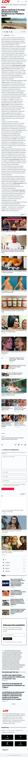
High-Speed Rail (15, 662)
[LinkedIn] (14, 565)
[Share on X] (5, 32)
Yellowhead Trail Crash (8, 664)
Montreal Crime (16, 650)
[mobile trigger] (25, 1)
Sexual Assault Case (7, 656)
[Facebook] (7, 737)
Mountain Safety (15, 660)
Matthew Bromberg (14, 668)
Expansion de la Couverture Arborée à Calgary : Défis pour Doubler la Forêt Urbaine (18, 611)
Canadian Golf (19, 666)
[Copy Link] (9, 32)
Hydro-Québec (5, 104)
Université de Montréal (19, 190)
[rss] (14, 571)
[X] (14, 559)
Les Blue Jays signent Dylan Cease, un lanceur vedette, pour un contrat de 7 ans (13, 677)
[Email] (7, 32)
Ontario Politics (8, 650)
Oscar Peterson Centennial (9, 666)
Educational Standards (19, 664)
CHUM (14, 138)
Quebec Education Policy (16, 652)
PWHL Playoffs (17, 654)
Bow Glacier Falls (6, 660)
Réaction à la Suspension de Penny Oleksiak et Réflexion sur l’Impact (13, 685)
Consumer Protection (7, 658)
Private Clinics (16, 658)
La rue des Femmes (14, 159)
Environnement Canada (19, 65)
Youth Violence (6, 652)
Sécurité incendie (7, 662)
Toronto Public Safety (8, 654)
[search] (16, 1)
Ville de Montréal (18, 183)
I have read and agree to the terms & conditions (13, 642)
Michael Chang (6, 35)
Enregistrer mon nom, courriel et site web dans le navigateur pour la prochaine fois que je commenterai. (14, 485)
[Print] (11, 32)
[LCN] (5, 1)
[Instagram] (14, 562)
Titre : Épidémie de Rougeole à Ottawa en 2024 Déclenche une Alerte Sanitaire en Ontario (18, 592)
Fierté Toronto (6, 668)
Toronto (3, 7)
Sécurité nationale (17, 656)
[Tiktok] (7, 743)
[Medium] (14, 568)
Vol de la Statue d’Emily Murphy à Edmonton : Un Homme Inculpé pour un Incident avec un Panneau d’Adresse (17, 602)
